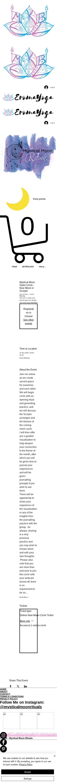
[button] (28, 239)
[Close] (52, 757)
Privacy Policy (25, 764)
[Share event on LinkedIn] (25, 686)
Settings (27, 778)
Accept (27, 771)
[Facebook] (28, 742)
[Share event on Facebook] (10, 686)
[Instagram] (28, 735)
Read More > (24, 597)
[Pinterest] (28, 749)
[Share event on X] (18, 686)
